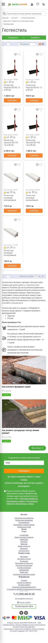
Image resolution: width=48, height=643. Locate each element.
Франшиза (24, 548)
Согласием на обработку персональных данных (22, 502)
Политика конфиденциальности (24, 587)
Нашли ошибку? (25, 602)
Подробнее (6, 395)
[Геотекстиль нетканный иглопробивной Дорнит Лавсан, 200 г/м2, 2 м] (34, 178)
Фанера (24, 529)
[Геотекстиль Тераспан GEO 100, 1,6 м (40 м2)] (34, 123)
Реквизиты (24, 539)
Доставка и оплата (24, 559)
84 (42, 276)
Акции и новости (24, 546)
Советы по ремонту (24, 583)
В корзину (12, 100)
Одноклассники (26, 613)
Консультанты (24, 551)
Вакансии (24, 544)
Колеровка (24, 561)
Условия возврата (24, 568)
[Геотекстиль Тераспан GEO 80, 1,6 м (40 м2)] (12, 67)
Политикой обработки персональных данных (22, 499)
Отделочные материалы (24, 520)
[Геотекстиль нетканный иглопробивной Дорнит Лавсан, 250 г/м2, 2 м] (12, 178)
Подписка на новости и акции (24, 574)
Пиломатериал (24, 522)
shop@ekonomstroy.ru (25, 599)
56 (39, 276)
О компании (24, 535)
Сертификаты (24, 570)
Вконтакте (21, 613)
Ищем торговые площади (24, 537)
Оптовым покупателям (24, 565)
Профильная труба (24, 527)
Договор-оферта (24, 585)
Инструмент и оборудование (24, 525)
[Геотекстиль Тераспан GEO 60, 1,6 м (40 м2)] (34, 67)
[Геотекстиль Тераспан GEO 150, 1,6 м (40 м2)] (12, 123)
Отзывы (24, 580)
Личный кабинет (32, 4)
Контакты (24, 542)
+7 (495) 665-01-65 (25, 594)
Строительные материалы (24, 518)
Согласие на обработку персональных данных (24, 589)
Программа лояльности (24, 563)
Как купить (24, 557)
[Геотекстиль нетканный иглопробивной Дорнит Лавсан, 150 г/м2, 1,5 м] (12, 233)
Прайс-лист (24, 572)
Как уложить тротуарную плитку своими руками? (20, 431)
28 (36, 276)
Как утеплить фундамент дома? (16, 386)
